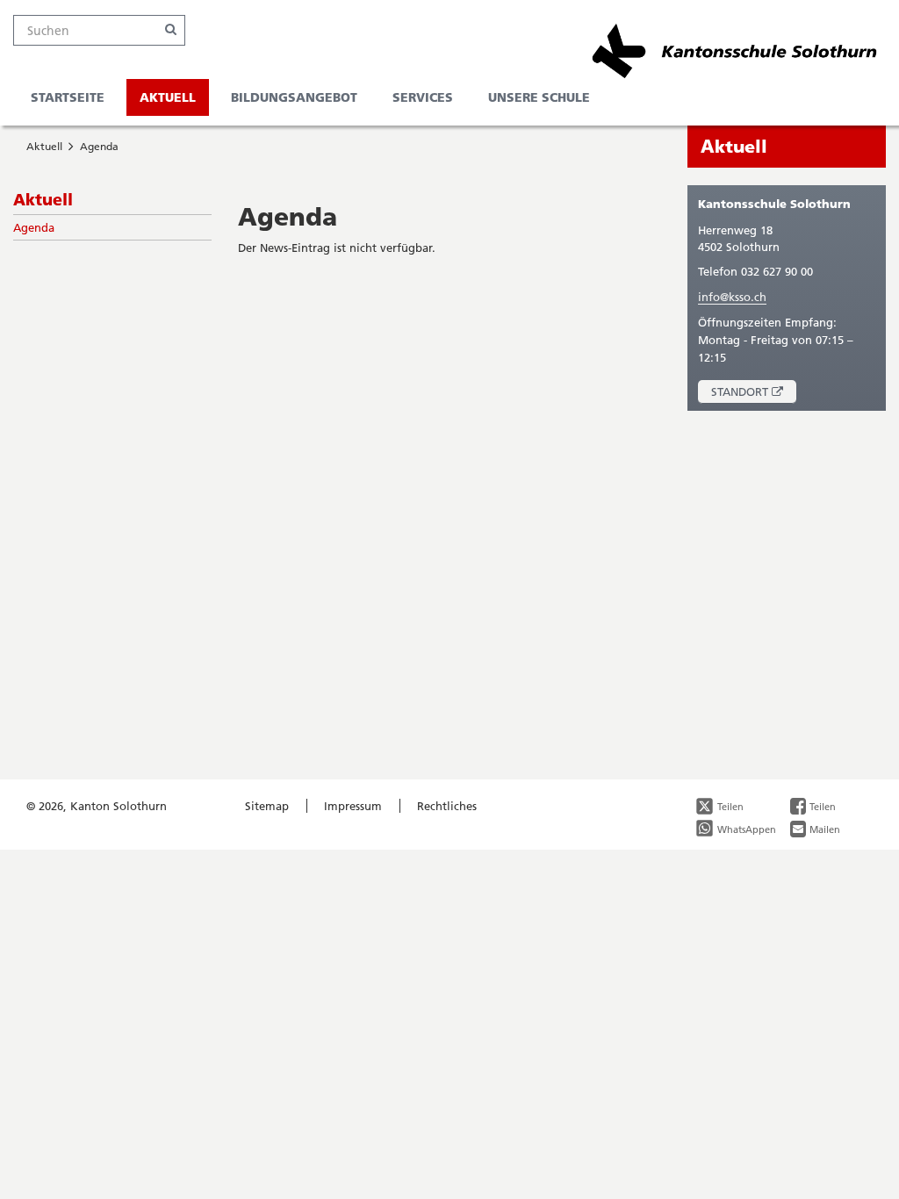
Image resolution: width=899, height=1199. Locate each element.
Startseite (67, 97)
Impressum (353, 806)
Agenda (99, 146)
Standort (753, 394)
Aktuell (168, 97)
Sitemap (267, 806)
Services (422, 97)
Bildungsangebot (294, 97)
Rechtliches (447, 806)
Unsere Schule (539, 97)
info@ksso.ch (732, 297)
